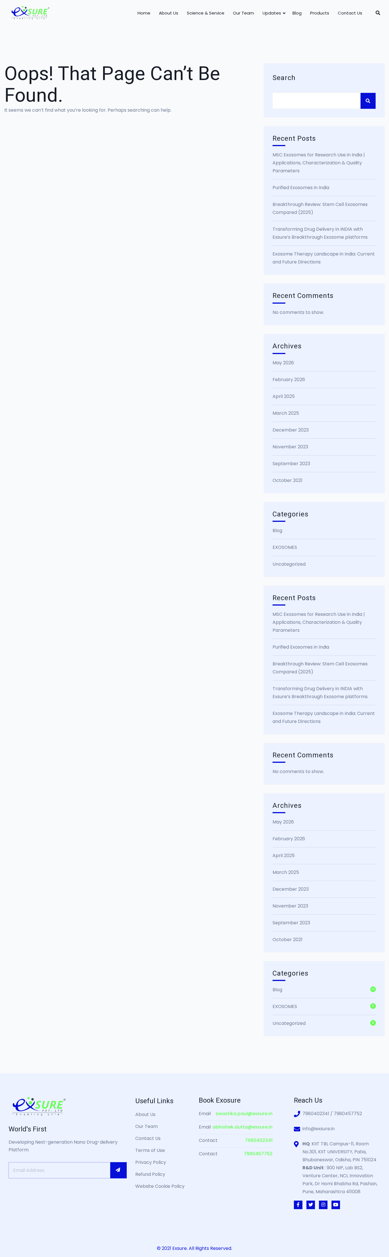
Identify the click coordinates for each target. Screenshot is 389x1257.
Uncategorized (289, 564)
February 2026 (289, 379)
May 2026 (283, 362)
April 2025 (284, 396)
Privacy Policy (150, 1162)
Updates (272, 13)
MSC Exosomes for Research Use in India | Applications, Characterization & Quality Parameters (319, 163)
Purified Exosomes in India (301, 187)
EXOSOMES (285, 547)
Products (319, 13)
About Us (168, 13)
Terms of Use (150, 1150)
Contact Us (350, 13)
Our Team (243, 13)
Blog (297, 13)
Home (144, 13)
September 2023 (291, 463)
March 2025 (286, 413)
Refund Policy (150, 1174)
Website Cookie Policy (160, 1186)
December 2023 (291, 430)
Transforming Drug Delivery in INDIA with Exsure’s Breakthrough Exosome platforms (320, 233)
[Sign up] (118, 1170)
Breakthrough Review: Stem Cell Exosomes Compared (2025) (320, 208)
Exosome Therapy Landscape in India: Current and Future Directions (324, 258)
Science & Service (205, 13)
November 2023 (290, 446)
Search (284, 78)
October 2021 (287, 480)
